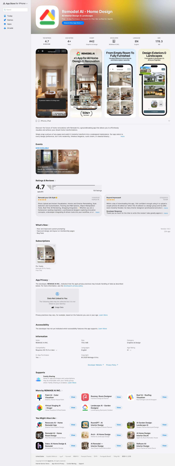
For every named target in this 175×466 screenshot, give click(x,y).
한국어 (96, 456)
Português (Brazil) (105, 456)
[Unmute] (61, 114)
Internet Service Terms (42, 463)
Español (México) (51, 456)
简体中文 (76, 456)
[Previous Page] (33, 83)
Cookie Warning (71, 463)
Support (81, 463)
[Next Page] (172, 83)
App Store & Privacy (58, 463)
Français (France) (86, 456)
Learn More (103, 315)
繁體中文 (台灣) (126, 456)
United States (40, 456)
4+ (128, 350)
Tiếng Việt (116, 456)
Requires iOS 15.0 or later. (45, 350)
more (123, 136)
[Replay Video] (38, 114)
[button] (15, 16)
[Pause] (57, 114)
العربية (61, 456)
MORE (97, 212)
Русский (68, 456)
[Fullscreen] (64, 114)
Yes (37, 357)
